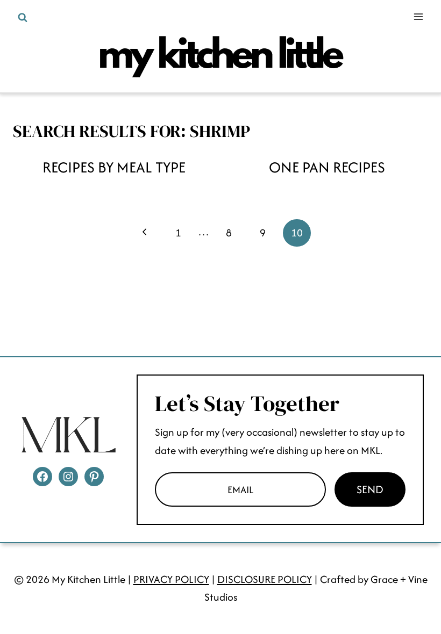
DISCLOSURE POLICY (264, 579)
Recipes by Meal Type (114, 167)
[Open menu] (418, 16)
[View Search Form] (22, 17)
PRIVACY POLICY (171, 579)
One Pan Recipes (327, 167)
